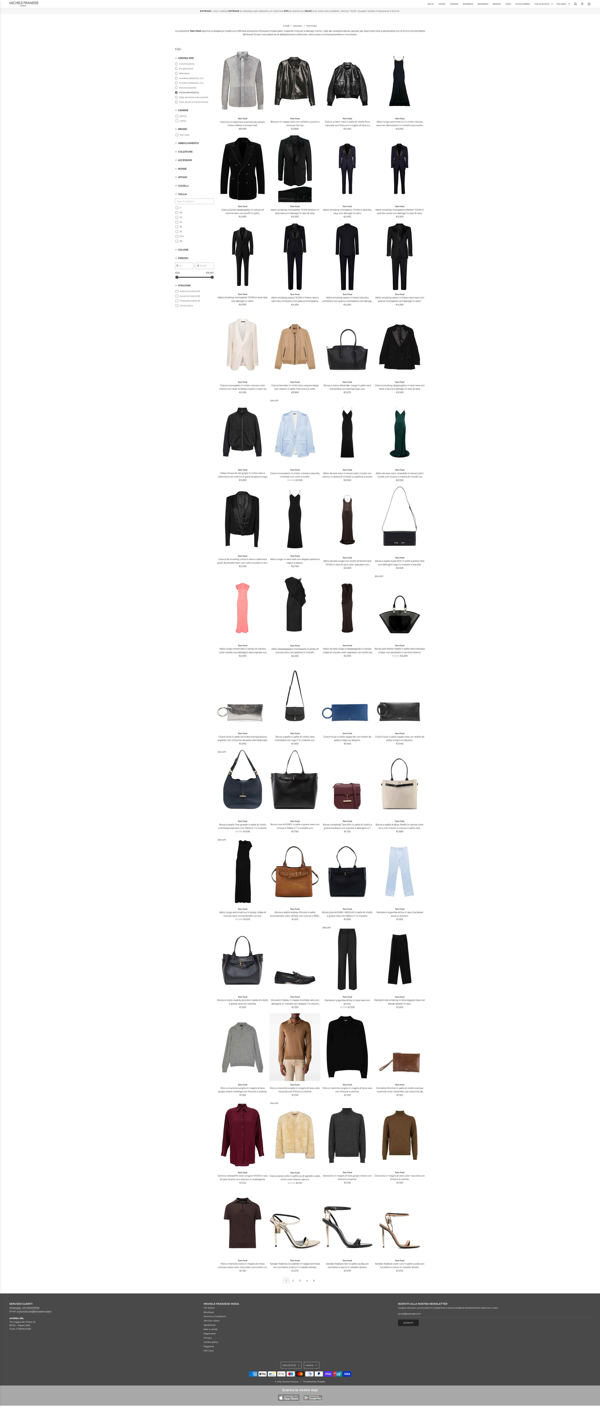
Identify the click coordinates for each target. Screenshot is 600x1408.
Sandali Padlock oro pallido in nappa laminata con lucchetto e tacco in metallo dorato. (295, 1265)
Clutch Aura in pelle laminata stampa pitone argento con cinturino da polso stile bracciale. (243, 738)
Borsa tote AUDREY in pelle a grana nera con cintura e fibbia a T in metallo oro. (294, 826)
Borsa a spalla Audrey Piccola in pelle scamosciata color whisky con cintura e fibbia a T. (295, 914)
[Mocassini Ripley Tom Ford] (295, 959)
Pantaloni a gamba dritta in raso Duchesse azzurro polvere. (399, 914)
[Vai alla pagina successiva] (313, 1280)
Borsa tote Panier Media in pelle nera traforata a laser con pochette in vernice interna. (400, 650)
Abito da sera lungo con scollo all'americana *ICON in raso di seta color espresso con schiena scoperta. (347, 563)
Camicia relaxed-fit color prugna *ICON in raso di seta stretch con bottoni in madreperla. (243, 1177)
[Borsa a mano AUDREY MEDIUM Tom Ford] (347, 872)
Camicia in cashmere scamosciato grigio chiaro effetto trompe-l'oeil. (242, 123)
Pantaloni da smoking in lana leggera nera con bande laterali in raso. (399, 1002)
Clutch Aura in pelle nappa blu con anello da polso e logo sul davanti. (347, 738)
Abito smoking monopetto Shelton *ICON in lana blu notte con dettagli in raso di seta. (399, 211)
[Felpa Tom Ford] (242, 432)
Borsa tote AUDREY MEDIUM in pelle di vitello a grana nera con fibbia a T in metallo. (347, 914)
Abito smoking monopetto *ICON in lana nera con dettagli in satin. (243, 299)
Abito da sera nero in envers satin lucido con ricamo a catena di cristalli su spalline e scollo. (347, 475)
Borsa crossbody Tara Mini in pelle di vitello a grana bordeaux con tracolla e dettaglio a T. (347, 826)
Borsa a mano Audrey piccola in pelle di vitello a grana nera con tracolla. (242, 1002)
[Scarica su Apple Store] (289, 1397)
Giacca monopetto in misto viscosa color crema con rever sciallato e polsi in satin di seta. (242, 387)
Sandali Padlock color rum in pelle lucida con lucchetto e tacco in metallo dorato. (399, 1265)
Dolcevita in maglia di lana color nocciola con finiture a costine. (400, 1177)
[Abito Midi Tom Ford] (295, 608)
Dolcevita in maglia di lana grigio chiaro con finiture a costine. (347, 1177)
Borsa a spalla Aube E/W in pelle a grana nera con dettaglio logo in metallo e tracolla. (399, 563)
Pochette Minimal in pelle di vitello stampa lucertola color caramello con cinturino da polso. (399, 1090)
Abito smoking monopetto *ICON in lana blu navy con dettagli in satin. (347, 211)
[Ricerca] (575, 3)
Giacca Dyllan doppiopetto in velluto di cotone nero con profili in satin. (242, 211)
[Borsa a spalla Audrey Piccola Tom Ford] (295, 872)
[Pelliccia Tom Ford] (295, 1135)
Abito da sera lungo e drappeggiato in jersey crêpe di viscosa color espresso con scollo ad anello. (347, 650)
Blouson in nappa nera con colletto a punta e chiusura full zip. (294, 123)
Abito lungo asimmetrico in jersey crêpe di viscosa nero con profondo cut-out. (242, 914)
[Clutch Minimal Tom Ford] (399, 1047)
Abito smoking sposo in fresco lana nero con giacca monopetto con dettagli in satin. (399, 299)
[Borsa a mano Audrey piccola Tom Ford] (242, 959)
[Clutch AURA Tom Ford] (347, 696)
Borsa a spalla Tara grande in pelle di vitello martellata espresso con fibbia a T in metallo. (242, 826)
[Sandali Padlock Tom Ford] (295, 1223)
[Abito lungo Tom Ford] (347, 520)
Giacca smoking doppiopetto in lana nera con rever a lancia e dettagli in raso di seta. (400, 387)
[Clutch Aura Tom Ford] (242, 696)
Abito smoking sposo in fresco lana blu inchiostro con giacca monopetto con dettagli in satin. (347, 299)
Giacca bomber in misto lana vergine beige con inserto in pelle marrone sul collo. (295, 387)
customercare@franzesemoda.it (34, 1311)
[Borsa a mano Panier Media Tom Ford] (399, 608)
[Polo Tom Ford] (242, 1223)
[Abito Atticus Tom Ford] (295, 257)
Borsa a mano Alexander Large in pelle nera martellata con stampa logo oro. (347, 387)
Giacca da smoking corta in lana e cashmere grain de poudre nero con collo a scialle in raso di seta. (242, 561)
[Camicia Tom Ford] (242, 81)
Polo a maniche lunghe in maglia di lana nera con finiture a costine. (347, 1090)
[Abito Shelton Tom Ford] (295, 169)
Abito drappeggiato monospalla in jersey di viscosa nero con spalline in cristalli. (295, 651)
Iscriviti (408, 1322)
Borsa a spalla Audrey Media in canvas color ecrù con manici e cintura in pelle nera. (400, 826)
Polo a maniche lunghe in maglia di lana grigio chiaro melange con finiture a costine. (242, 1090)
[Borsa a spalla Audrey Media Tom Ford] (399, 784)
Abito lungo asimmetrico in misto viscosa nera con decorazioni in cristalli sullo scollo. (399, 123)
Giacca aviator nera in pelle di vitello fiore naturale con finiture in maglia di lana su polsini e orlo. (347, 123)
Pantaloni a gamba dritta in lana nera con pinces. (347, 1002)
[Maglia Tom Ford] (242, 1047)
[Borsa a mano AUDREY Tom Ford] (295, 784)
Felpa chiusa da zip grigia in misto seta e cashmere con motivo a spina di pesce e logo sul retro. (242, 475)
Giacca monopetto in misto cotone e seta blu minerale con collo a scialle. (295, 475)
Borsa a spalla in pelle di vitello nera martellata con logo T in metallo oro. (295, 738)
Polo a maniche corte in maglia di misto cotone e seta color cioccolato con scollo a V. (242, 1265)
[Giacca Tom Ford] (242, 345)
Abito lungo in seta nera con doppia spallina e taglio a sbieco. (295, 561)
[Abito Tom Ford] (347, 169)
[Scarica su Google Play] (312, 1397)
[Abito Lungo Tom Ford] (399, 81)
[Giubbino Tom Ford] (295, 81)
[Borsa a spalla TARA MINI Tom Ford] (347, 784)
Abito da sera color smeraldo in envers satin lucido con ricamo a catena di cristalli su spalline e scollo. (399, 475)
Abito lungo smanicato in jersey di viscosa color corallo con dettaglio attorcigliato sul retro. (242, 650)
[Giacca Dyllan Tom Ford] (242, 169)
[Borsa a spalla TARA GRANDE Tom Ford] (242, 784)
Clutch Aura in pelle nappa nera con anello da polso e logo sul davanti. (399, 738)
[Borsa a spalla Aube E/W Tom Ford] (399, 520)
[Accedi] (582, 3)
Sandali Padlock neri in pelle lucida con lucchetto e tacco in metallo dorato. (347, 1265)
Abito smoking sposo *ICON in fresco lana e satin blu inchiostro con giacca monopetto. (295, 299)
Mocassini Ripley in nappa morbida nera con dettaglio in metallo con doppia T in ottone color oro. (295, 1002)
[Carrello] (589, 3)
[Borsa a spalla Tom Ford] (295, 696)
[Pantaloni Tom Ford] (399, 872)
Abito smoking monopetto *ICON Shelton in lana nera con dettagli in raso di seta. (295, 211)
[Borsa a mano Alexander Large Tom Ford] (347, 345)
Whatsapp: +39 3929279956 (24, 1307)
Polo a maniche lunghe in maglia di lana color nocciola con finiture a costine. (295, 1090)
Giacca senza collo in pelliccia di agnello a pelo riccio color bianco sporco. (295, 1178)
